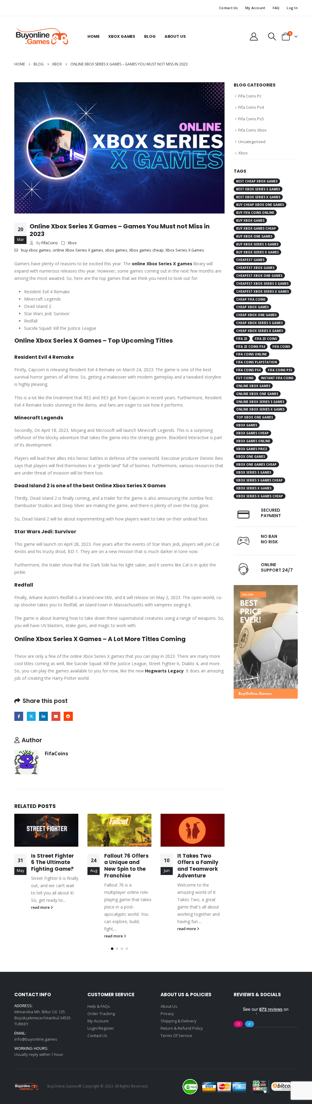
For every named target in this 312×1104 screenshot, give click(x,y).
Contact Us (228, 7)
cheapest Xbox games (255, 268)
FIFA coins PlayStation (256, 362)
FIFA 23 (241, 339)
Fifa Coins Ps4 (251, 107)
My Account (255, 7)
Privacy (167, 1013)
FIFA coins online (251, 354)
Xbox (72, 242)
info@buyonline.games (35, 1039)
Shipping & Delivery (179, 1021)
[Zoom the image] (266, 588)
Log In (292, 7)
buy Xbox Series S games (257, 244)
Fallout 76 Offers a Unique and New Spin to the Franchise (126, 865)
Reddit (68, 716)
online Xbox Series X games (78, 250)
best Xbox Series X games (258, 197)
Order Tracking (101, 1013)
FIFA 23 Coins (266, 339)
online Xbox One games (257, 394)
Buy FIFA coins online (255, 212)
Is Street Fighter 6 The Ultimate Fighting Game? (52, 862)
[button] (272, 37)
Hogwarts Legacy (164, 671)
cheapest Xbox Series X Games (262, 291)
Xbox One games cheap (256, 464)
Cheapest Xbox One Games (259, 275)
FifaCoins (49, 242)
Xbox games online (253, 441)
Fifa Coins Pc (249, 96)
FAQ (276, 7)
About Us (175, 36)
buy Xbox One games (254, 236)
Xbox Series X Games (184, 250)
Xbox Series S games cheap (259, 480)
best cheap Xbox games (257, 181)
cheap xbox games (252, 307)
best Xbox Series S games (258, 189)
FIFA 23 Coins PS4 (250, 346)
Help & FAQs (98, 1006)
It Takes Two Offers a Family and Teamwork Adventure (197, 865)
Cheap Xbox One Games (256, 315)
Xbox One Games (250, 456)
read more (41, 907)
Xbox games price (251, 449)
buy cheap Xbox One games (260, 205)
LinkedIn (43, 716)
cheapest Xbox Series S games (262, 283)
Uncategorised (251, 141)
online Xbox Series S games (260, 402)
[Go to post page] (46, 830)
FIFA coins (281, 346)
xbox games (116, 250)
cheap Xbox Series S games (259, 323)
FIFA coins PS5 (280, 370)
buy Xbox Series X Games (257, 252)
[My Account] (253, 37)
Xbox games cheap (146, 250)
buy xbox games (36, 250)
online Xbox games (253, 386)
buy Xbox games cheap (256, 228)
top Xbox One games (254, 417)
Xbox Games (121, 36)
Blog (149, 36)
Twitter (31, 716)
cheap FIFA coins (250, 299)
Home (93, 36)
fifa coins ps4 (248, 370)
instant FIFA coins (277, 378)
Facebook (18, 716)
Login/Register (100, 1028)
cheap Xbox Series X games (259, 331)
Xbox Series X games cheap (259, 496)
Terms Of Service (176, 1035)
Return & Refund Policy (182, 1028)
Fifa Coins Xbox (252, 130)
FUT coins (245, 378)
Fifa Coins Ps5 (251, 119)
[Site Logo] (41, 36)
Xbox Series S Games (253, 472)
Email (55, 716)
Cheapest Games (250, 260)
